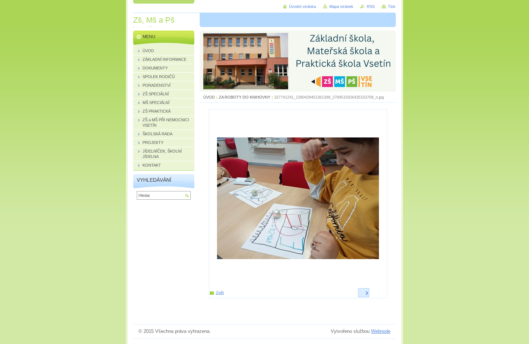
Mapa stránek (341, 6)
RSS (371, 6)
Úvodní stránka (302, 6)
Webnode (380, 331)
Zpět (220, 292)
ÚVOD (209, 97)
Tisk (391, 6)
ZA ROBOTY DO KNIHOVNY (244, 97)
